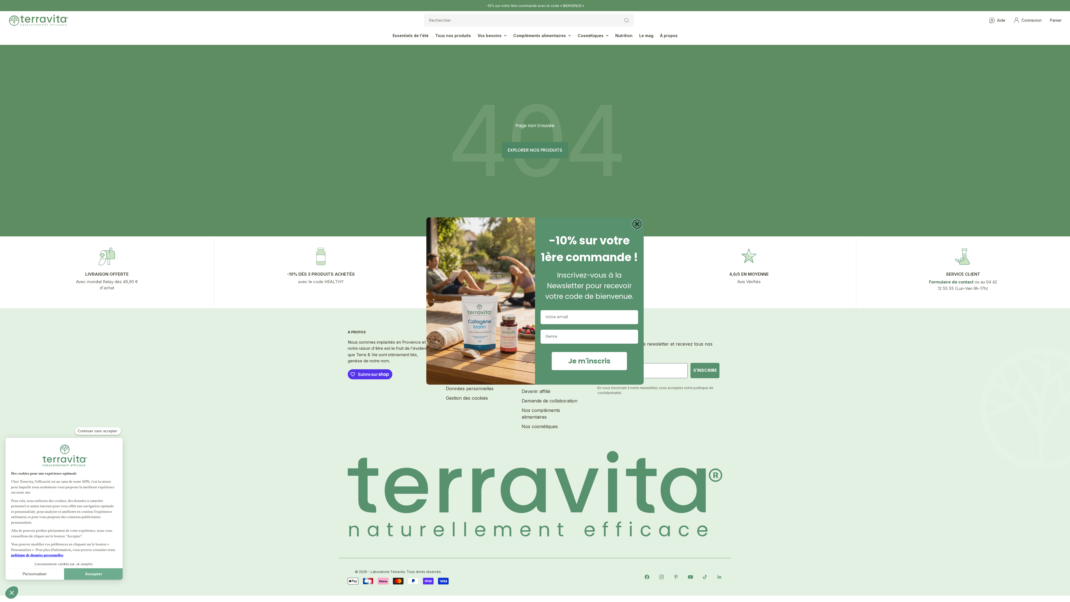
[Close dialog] (637, 224)
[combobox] (587, 336)
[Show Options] (633, 336)
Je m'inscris (589, 361)
